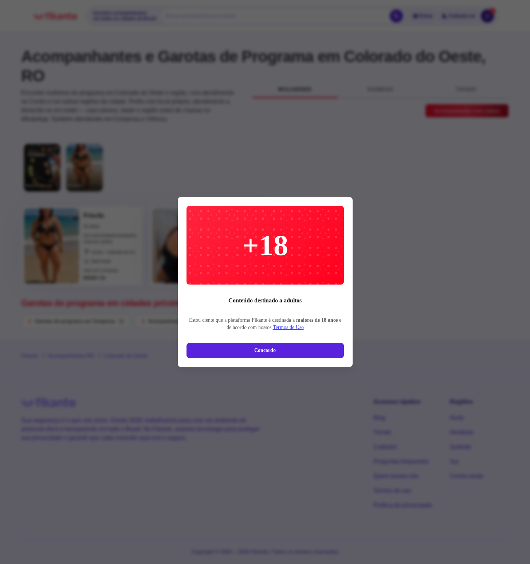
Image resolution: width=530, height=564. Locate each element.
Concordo (265, 350)
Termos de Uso (288, 327)
